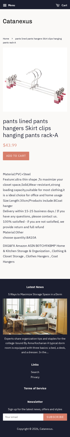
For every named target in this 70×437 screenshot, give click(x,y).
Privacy (35, 377)
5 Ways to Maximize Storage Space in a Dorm (35, 294)
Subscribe (55, 417)
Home (6, 38)
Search (35, 372)
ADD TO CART (16, 156)
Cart (64, 5)
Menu (11, 5)
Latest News (35, 287)
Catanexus (46, 429)
